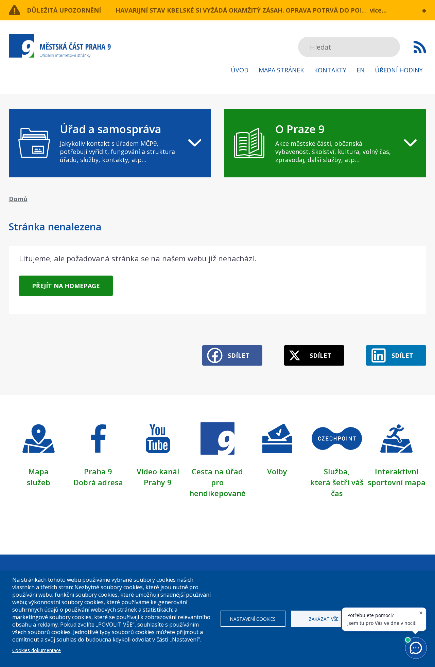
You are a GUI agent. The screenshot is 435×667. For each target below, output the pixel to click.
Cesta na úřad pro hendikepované (217, 482)
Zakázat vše (323, 619)
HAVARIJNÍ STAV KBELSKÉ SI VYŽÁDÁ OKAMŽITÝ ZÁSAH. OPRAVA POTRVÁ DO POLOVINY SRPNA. (261, 10)
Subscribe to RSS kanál (420, 47)
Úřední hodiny (399, 70)
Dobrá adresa (98, 482)
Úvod (239, 70)
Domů (18, 199)
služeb (38, 482)
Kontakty (330, 70)
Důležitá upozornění (64, 10)
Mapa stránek (281, 70)
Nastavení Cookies (253, 619)
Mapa (38, 471)
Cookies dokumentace (36, 650)
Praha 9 (98, 471)
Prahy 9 (158, 482)
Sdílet (238, 355)
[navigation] (110, 143)
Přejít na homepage (66, 286)
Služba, (337, 471)
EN (360, 70)
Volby (277, 471)
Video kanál (158, 471)
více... (378, 10)
